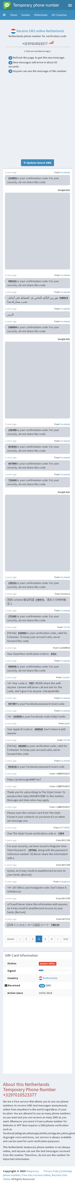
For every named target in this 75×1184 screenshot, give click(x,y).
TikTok (66, 627)
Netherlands (40, 14)
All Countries (59, 14)
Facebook (65, 172)
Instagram (64, 881)
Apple (67, 723)
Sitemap (67, 1171)
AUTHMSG (64, 827)
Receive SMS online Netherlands (40, 31)
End (66, 939)
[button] (4, 15)
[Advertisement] (37, 116)
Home (13, 14)
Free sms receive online (36, 1175)
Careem (66, 677)
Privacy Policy (52, 1171)
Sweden (25, 14)
